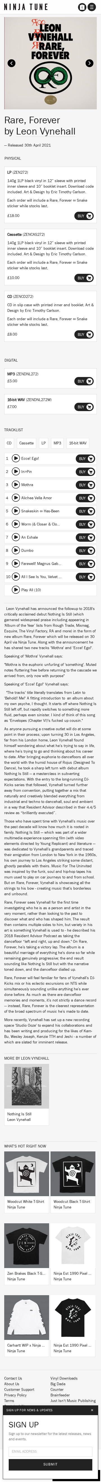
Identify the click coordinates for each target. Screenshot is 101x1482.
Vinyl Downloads (64, 1378)
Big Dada (57, 1384)
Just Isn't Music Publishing (73, 1401)
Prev (11, 63)
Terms (9, 1401)
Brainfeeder (60, 1395)
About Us (11, 1384)
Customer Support (19, 1390)
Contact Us (13, 1378)
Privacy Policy (15, 1395)
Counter (57, 1390)
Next (89, 63)
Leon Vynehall (45, 131)
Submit (50, 1464)
